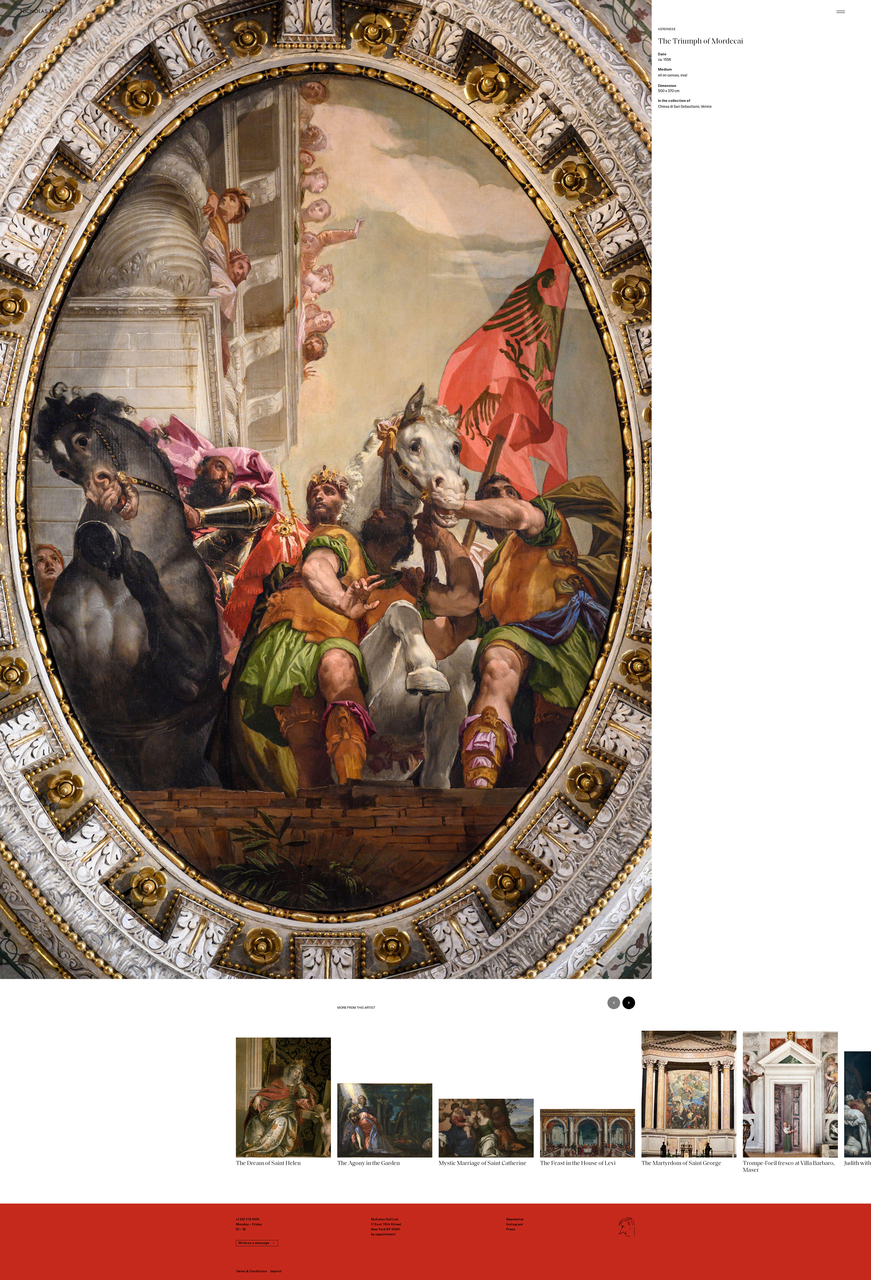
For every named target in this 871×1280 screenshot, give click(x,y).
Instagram (514, 1224)
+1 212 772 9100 (247, 1219)
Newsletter (515, 1219)
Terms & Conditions (251, 1271)
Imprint (276, 1271)
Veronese (666, 29)
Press (510, 1229)
